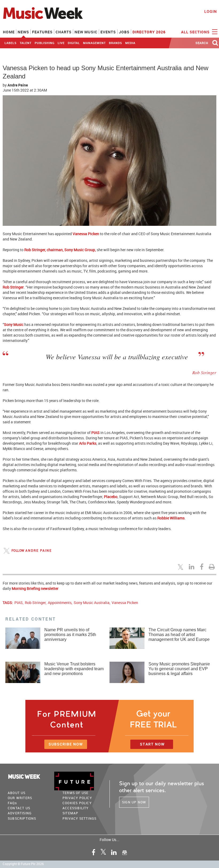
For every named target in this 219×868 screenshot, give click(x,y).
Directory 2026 (149, 31)
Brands (115, 43)
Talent (26, 43)
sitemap (70, 813)
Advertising (20, 813)
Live (61, 43)
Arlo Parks (87, 443)
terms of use (75, 793)
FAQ (12, 803)
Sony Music (14, 324)
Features (42, 31)
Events (108, 31)
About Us (17, 793)
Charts (64, 31)
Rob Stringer (13, 287)
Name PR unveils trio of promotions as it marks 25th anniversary (70, 635)
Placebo (111, 496)
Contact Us (19, 808)
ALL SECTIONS (196, 31)
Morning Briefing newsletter (35, 588)
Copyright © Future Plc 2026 (23, 864)
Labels (11, 43)
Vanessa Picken (86, 233)
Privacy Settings (79, 818)
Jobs (124, 31)
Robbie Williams (171, 517)
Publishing (44, 43)
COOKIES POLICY (77, 803)
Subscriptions (22, 818)
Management (94, 43)
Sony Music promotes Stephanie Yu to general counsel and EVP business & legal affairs (179, 669)
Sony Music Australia (92, 602)
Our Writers (20, 798)
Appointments (60, 602)
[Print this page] (212, 566)
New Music (86, 31)
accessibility (75, 808)
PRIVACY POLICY (77, 798)
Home (9, 31)
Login (210, 11)
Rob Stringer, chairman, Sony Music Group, (60, 249)
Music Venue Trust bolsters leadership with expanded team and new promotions (74, 669)
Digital (74, 43)
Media (130, 43)
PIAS (95, 432)
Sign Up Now (134, 802)
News (23, 31)
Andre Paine (17, 85)
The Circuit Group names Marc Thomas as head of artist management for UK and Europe (179, 635)
